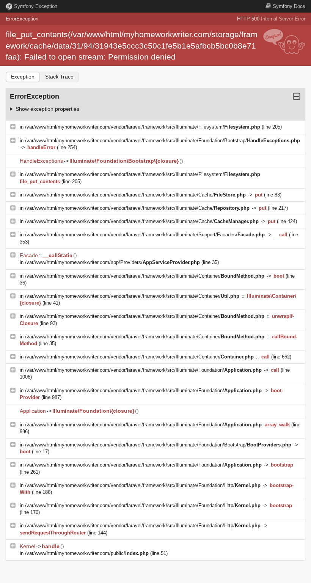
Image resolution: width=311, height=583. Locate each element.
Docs (289, 6)
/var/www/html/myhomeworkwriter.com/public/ (87, 553)
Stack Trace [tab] (59, 77)
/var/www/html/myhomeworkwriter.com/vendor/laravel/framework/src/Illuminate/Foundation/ (143, 370)
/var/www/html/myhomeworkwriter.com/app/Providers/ (112, 262)
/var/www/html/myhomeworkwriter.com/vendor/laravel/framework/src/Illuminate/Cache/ (135, 195)
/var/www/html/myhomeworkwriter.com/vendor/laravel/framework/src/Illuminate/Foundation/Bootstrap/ (162, 140)
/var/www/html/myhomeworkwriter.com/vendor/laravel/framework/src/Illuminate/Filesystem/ (142, 127)
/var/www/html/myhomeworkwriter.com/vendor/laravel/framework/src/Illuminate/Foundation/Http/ (143, 485)
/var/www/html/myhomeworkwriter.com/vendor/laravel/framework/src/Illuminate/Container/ (144, 276)
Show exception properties (47, 109)
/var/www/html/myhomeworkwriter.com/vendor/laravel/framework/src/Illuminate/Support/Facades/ (145, 234)
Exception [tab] (23, 77)
